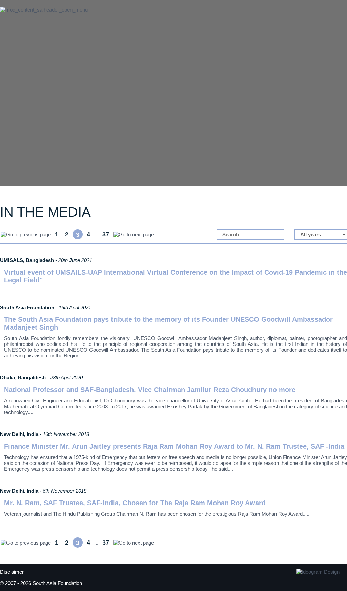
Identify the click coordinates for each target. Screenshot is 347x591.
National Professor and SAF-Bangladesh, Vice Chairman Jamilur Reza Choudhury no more (149, 389)
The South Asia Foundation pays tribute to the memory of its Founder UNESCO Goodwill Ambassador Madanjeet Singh (168, 323)
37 (105, 234)
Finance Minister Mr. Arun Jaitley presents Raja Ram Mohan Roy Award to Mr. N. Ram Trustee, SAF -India (174, 446)
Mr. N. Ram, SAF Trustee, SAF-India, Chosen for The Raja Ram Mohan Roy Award (135, 503)
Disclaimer (12, 572)
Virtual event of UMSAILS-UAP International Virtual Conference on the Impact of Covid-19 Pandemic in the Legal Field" (175, 276)
